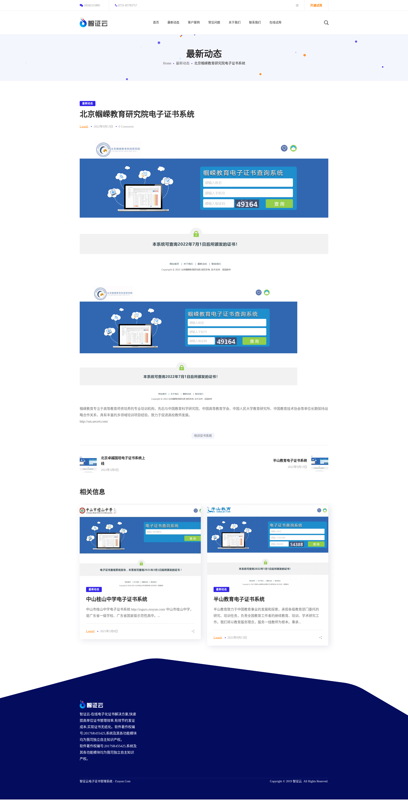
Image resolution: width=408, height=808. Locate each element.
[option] (140, 572)
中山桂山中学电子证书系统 (116, 599)
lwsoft (84, 126)
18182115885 (92, 5)
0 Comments (126, 126)
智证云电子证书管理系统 (96, 781)
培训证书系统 (203, 435)
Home (167, 63)
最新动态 (183, 63)
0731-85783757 (127, 5)
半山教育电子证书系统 (239, 599)
